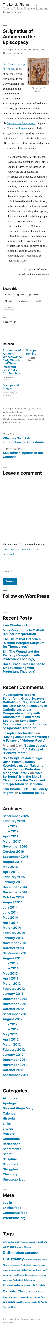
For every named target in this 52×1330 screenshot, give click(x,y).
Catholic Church (23, 1247)
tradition (12, 1307)
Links (7, 1123)
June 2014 (11, 912)
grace (12, 1270)
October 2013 (13, 948)
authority (33, 1242)
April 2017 (11, 836)
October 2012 (13, 1009)
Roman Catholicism (37, 1292)
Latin (11, 1275)
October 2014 (13, 897)
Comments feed (15, 1213)
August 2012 (12, 1019)
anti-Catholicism (11, 1242)
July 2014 (10, 907)
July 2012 (10, 1024)
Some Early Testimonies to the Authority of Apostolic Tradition (25, 724)
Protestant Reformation (24, 1280)
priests (31, 419)
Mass (41, 1275)
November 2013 (15, 943)
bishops (9, 415)
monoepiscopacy (19, 419)
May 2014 (10, 917)
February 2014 (14, 933)
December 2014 (15, 887)
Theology (10, 1174)
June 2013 (11, 968)
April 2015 (11, 872)
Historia (9, 1118)
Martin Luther (33, 1275)
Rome (5, 1297)
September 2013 (15, 953)
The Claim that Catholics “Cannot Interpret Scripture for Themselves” (23, 642)
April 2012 (11, 1039)
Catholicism (19, 415)
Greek (17, 1270)
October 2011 (13, 1070)
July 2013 (10, 963)
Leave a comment (14, 53)
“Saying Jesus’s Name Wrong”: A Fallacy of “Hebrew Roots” (26, 738)
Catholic (8, 1246)
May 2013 (10, 973)
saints (38, 419)
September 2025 (16, 816)
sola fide (40, 1297)
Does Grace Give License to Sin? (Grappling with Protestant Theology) (24, 667)
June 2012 (11, 1029)
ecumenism (15, 1265)
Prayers (9, 1133)
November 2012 (15, 1004)
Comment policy (31, 793)
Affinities (10, 1098)
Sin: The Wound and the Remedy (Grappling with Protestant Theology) (21, 655)
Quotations (11, 412)
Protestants (11, 1285)
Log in (7, 1202)
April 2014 (11, 923)
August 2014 (13, 902)
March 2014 (12, 928)
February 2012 (14, 1049)
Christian (32, 1253)
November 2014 (15, 892)
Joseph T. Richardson (16, 49)
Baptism (42, 1242)
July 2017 (10, 826)
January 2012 (13, 1055)
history (25, 1270)
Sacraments (12, 1149)
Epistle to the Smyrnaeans (21, 123)
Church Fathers (32, 1259)
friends (5, 1270)
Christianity (31, 415)
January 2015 (13, 882)
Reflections (11, 1144)
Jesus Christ (35, 1270)
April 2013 (11, 978)
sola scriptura (10, 1302)
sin (34, 1297)
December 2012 (15, 999)
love (15, 1275)
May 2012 (10, 1034)
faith (44, 1265)
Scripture (10, 1159)
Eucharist (25, 1265)
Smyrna (22, 128)
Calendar (10, 1113)
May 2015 (10, 867)
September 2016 (15, 857)
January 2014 (13, 938)
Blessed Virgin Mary (18, 1108)
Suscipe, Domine (31, 352)
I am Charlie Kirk (15, 625)
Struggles (10, 1169)
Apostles (24, 1242)
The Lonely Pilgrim (16, 4)
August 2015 (12, 862)
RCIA (22, 1286)
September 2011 (15, 1075)
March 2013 (12, 983)
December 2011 (15, 1060)
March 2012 (12, 1044)
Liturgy (8, 1128)
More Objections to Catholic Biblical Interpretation (24, 632)
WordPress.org (14, 1218)
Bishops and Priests (11, 387)
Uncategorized (14, 1179)
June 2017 (11, 831)
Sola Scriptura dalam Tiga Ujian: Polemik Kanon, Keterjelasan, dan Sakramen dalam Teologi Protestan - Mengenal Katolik (24, 765)
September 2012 (15, 1014)
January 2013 (13, 994)
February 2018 (14, 821)
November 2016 (15, 846)
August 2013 (12, 958)
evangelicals (36, 1265)
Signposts (10, 1164)
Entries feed (12, 1208)
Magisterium (23, 1275)
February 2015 (14, 877)
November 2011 (15, 1065)
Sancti (20, 412)
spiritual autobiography (27, 1302)
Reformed (28, 1286)
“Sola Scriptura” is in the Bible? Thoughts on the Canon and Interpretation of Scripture (24, 778)
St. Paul (41, 1302)
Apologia (10, 1103)
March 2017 (12, 841)
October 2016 (13, 851)
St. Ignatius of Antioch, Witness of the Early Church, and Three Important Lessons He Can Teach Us (12, 362)
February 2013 (14, 989)
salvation (20, 1297)
